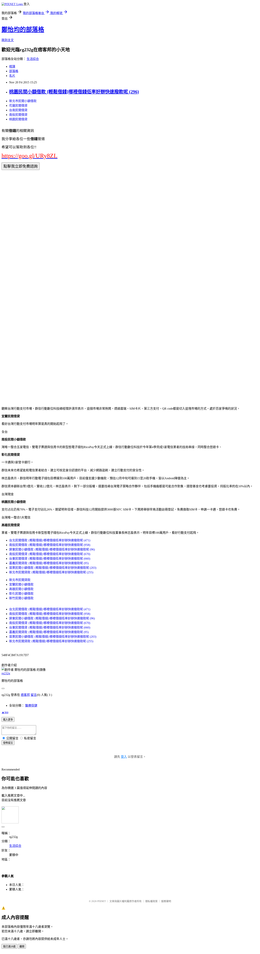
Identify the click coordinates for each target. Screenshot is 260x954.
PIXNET (101, 901)
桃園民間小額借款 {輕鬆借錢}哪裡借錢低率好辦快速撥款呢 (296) (74, 91)
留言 (34, 694)
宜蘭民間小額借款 (21, 584)
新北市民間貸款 (19, 579)
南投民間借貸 (18, 114)
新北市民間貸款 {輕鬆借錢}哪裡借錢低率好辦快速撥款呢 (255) (51, 572)
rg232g (6, 673)
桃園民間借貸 (18, 119)
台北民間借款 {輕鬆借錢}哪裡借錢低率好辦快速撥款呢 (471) (49, 540)
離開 (21, 946)
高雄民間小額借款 (21, 589)
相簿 (12, 66)
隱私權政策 (151, 901)
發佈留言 (8, 742)
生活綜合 (33, 59)
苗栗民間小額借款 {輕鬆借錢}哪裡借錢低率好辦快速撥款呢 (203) (52, 567)
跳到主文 (8, 40)
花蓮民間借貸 (18, 105)
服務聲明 (166, 901)
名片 (12, 75)
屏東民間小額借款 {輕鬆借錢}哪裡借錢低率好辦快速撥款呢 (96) (52, 549)
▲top (5, 712)
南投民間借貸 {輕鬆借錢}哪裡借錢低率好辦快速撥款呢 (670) (49, 554)
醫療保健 (31, 705)
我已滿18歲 (9, 946)
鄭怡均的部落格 (23, 29)
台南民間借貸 (18, 110)
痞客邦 (25, 694)
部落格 (13, 71)
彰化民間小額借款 (21, 593)
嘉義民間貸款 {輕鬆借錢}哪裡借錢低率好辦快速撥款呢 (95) (49, 563)
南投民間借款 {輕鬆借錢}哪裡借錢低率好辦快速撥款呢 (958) (49, 544)
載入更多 (8, 719)
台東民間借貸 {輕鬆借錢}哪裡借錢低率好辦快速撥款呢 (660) (49, 558)
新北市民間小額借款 (23, 101)
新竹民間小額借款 (21, 598)
